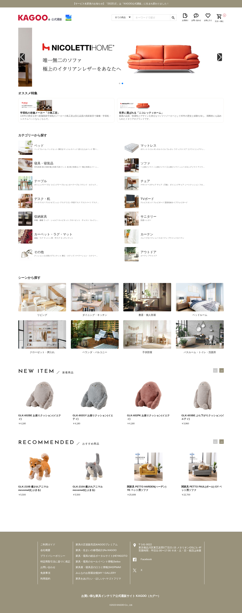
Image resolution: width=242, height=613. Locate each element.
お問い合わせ (47, 567)
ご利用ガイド (47, 544)
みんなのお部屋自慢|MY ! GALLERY (96, 572)
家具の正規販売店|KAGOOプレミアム (97, 544)
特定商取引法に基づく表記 (55, 561)
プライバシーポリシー (52, 555)
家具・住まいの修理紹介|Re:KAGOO (96, 550)
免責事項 (45, 572)
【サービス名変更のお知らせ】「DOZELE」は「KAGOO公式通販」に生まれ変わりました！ (121, 3)
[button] (22, 57)
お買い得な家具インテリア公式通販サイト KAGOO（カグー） (121, 595)
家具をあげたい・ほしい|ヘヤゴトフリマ (98, 578)
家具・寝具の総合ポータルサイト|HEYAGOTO (101, 555)
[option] (39, 403)
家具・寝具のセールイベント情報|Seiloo (98, 561)
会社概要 (45, 550)
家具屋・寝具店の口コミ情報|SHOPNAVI (98, 567)
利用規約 (45, 578)
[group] (121, 57)
